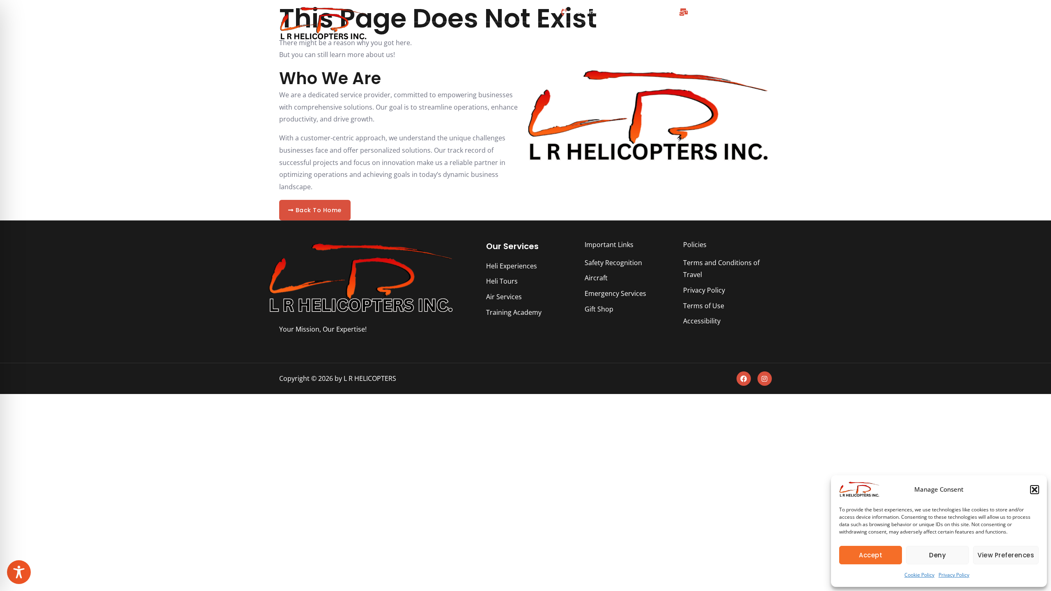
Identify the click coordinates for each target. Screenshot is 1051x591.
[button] (1034, 490)
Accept (870, 555)
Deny (937, 555)
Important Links (609, 244)
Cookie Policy (919, 574)
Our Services (512, 246)
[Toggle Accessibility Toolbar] (19, 572)
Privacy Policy (954, 574)
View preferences (1006, 555)
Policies (695, 244)
